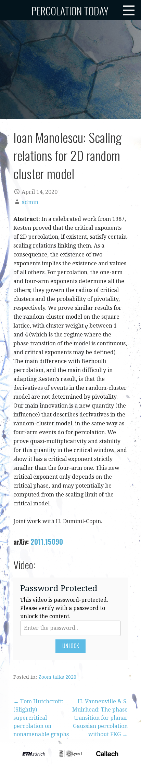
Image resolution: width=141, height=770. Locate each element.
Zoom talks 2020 (57, 677)
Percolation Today (69, 10)
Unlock (70, 646)
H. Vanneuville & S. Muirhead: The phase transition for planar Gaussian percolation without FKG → (100, 718)
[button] (131, 10)
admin (30, 202)
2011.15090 (46, 541)
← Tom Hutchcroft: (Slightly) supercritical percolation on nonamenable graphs (41, 718)
